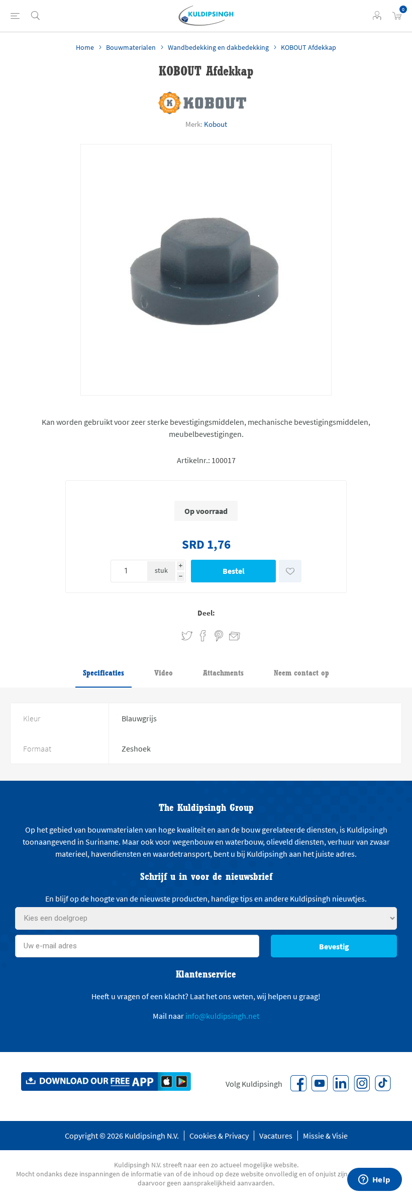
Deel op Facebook (203, 636)
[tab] (103, 673)
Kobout (215, 124)
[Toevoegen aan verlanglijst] (290, 571)
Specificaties (103, 673)
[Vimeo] (341, 1083)
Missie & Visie (325, 1136)
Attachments (223, 673)
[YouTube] (319, 1083)
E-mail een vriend (230, 634)
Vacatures (275, 1136)
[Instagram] (362, 1083)
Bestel (234, 571)
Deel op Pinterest (219, 636)
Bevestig (334, 946)
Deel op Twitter (186, 636)
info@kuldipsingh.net (222, 1016)
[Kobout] (202, 103)
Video (163, 673)
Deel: (206, 613)
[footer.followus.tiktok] (383, 1083)
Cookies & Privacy (219, 1136)
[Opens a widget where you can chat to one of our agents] (374, 1180)
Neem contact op (301, 673)
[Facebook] (298, 1083)
